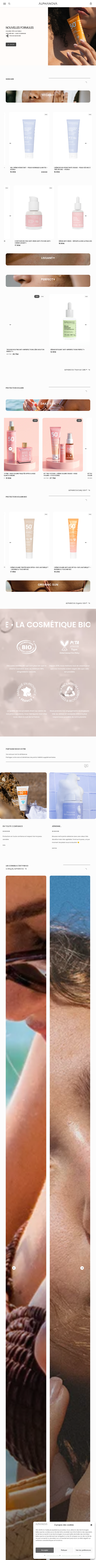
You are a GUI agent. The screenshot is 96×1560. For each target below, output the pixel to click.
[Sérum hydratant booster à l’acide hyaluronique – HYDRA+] (35, 139)
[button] (91, 1525)
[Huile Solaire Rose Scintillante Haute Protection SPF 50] (35, 445)
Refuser (64, 1550)
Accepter (44, 1550)
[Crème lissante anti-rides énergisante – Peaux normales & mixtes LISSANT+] (35, 212)
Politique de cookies (53, 1556)
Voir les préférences (83, 1550)
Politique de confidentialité (71, 1556)
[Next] (93, 36)
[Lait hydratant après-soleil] (72, 538)
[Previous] (3, 36)
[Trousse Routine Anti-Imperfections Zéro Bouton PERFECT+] (61, 321)
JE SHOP (10, 43)
